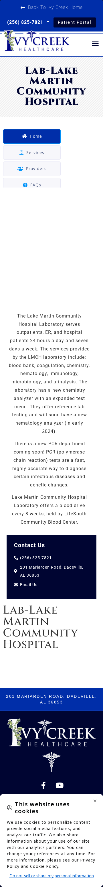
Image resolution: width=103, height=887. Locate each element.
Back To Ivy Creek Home (55, 7)
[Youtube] (59, 785)
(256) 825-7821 (25, 22)
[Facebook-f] (43, 785)
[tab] (32, 136)
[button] (95, 43)
